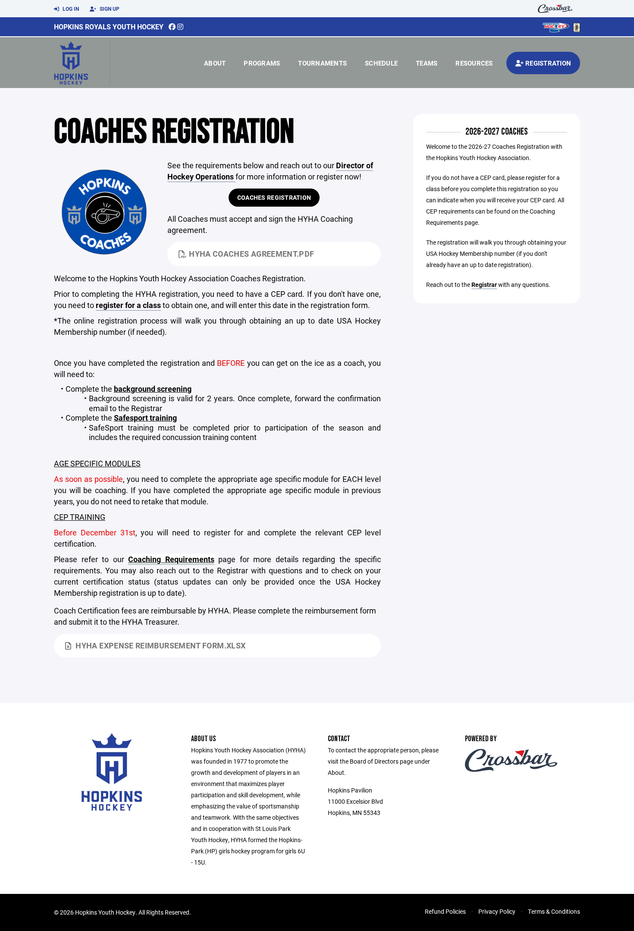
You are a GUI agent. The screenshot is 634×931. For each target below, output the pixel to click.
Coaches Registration (274, 197)
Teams (426, 63)
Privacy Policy (496, 911)
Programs (262, 63)
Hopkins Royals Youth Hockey (108, 26)
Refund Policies (445, 911)
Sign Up (108, 8)
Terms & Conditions (554, 911)
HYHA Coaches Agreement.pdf (251, 253)
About (215, 63)
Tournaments (322, 63)
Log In (70, 8)
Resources (474, 63)
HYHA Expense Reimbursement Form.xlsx (160, 645)
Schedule (381, 63)
